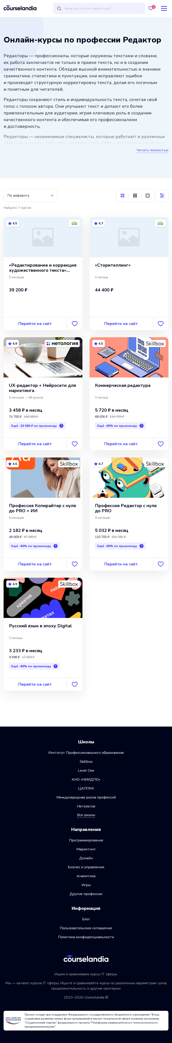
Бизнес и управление (86, 867)
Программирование (86, 840)
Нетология (86, 806)
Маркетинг (86, 849)
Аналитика (86, 876)
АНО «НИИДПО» (86, 779)
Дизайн (86, 858)
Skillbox (86, 761)
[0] (150, 8)
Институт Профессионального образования (86, 752)
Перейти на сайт (35, 323)
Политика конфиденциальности (86, 937)
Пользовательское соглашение (86, 928)
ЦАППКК (86, 788)
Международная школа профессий (86, 797)
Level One (86, 770)
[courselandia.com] (20, 8)
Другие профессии (86, 893)
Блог (86, 919)
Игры (86, 885)
